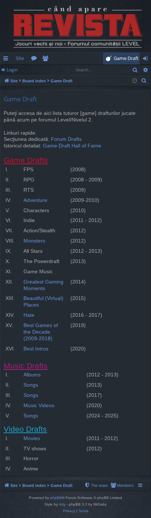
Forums (35, 59)
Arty (62, 504)
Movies (31, 438)
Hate (28, 315)
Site (20, 58)
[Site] (75, 26)
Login (12, 70)
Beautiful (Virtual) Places (43, 302)
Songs (30, 385)
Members (47, 59)
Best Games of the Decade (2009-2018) (40, 332)
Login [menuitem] (147, 59)
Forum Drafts (66, 139)
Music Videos (38, 405)
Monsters (34, 241)
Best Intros (35, 349)
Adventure (35, 200)
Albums (32, 375)
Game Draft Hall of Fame (72, 146)
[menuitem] (123, 58)
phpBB (56, 498)
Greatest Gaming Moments (43, 285)
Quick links (7, 59)
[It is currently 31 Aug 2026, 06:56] (134, 81)
